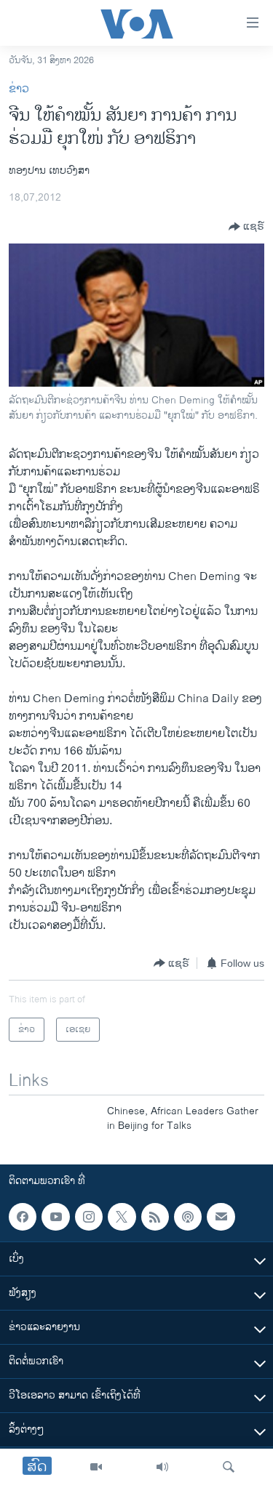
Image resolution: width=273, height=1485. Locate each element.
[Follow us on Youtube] (55, 1217)
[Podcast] (188, 1217)
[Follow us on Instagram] (89, 1217)
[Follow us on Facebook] (22, 1217)
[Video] (96, 1467)
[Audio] (162, 1467)
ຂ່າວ (19, 89)
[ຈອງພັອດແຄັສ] (220, 1217)
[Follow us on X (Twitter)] (121, 1217)
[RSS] (155, 1217)
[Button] (246, 227)
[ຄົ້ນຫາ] (228, 1467)
